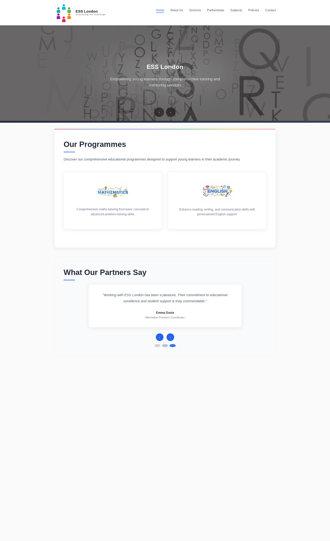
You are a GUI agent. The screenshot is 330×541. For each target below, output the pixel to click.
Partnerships (215, 10)
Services (195, 10)
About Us (176, 10)
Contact (270, 10)
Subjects (236, 10)
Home (160, 10)
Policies (253, 10)
